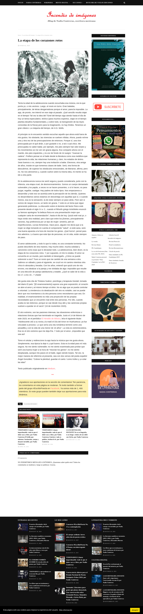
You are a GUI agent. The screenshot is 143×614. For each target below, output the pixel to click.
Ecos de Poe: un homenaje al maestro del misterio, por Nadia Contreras (113, 566)
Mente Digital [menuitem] (62, 2)
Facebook (54, 388)
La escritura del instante (28, 35)
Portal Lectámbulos (115, 245)
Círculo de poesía (114, 251)
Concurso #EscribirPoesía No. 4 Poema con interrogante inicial (77, 547)
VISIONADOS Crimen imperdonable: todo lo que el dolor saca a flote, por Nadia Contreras (76, 561)
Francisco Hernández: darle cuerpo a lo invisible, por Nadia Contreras (39, 526)
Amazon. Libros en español (97, 236)
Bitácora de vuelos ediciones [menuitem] (99, 2)
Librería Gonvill (114, 235)
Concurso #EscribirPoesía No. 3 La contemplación (77, 525)
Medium (51, 368)
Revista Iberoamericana (116, 248)
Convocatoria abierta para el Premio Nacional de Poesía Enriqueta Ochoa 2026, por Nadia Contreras (76, 576)
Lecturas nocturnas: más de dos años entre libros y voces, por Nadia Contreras (39, 550)
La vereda (95, 241)
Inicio (19, 35)
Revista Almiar (96, 245)
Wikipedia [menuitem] (48, 2)
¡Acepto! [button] (135, 610)
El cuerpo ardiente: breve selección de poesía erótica (75, 536)
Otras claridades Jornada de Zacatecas (116, 262)
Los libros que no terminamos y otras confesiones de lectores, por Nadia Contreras (39, 586)
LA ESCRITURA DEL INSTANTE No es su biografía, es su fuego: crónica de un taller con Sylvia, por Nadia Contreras (77, 433)
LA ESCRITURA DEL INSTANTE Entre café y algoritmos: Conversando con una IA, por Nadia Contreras (113, 579)
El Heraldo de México (51, 318)
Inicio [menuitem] (20, 2)
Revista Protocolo (114, 241)
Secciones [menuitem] (77, 2)
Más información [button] (65, 610)
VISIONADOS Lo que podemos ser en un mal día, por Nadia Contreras (40, 574)
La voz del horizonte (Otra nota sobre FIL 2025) (99, 253)
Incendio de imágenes (114, 238)
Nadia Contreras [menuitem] (33, 2)
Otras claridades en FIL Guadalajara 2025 (116, 256)
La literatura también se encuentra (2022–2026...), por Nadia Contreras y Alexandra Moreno (40, 538)
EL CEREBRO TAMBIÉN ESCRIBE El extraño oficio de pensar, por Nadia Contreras (38, 562)
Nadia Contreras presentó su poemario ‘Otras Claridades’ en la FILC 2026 (99, 260)
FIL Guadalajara (96, 248)
